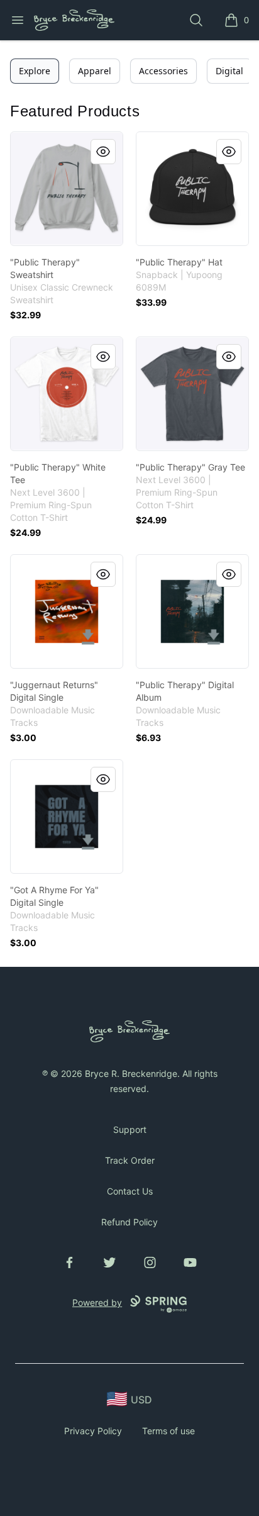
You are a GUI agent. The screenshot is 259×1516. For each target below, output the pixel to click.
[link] (67, 188)
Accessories (163, 71)
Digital (229, 71)
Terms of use (168, 1430)
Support (129, 1129)
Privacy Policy (93, 1430)
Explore (34, 71)
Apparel (94, 71)
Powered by (97, 1302)
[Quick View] (103, 151)
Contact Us (130, 1191)
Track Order (130, 1160)
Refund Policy (129, 1222)
